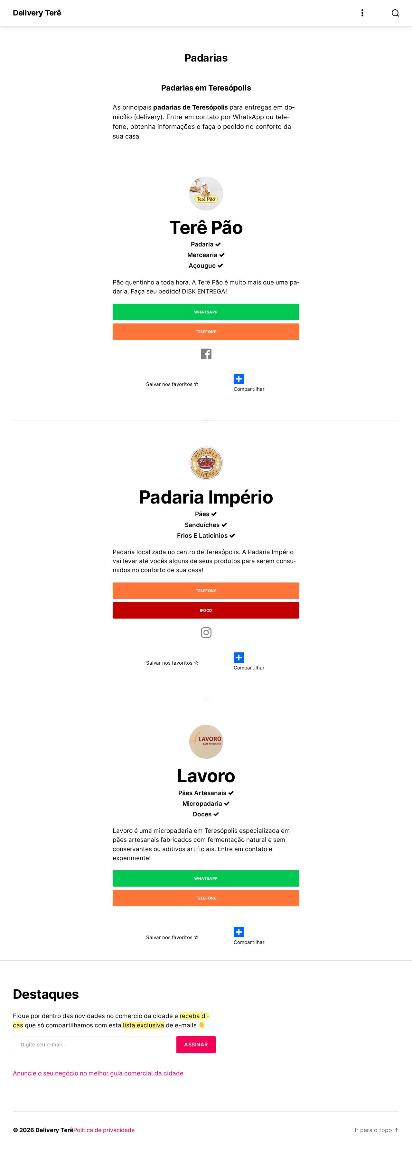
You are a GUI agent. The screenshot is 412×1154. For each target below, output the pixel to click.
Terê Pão (206, 227)
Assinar (196, 1044)
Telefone (206, 331)
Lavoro (206, 776)
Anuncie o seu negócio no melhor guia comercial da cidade (98, 1073)
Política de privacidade (104, 1130)
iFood (206, 610)
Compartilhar (249, 389)
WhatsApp (206, 312)
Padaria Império (206, 497)
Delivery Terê (37, 13)
